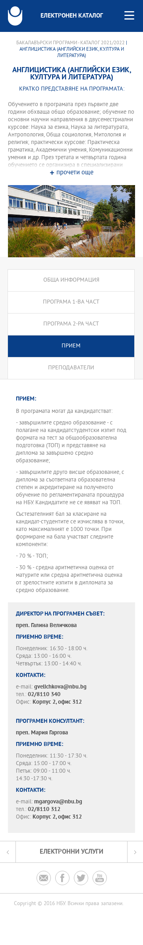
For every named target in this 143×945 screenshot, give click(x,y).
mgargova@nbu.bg (58, 802)
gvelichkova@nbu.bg (60, 687)
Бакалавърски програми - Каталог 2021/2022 (70, 43)
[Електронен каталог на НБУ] (15, 16)
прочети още (74, 173)
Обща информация (71, 280)
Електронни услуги (71, 852)
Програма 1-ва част (71, 302)
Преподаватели (71, 368)
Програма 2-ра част (71, 324)
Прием (71, 346)
